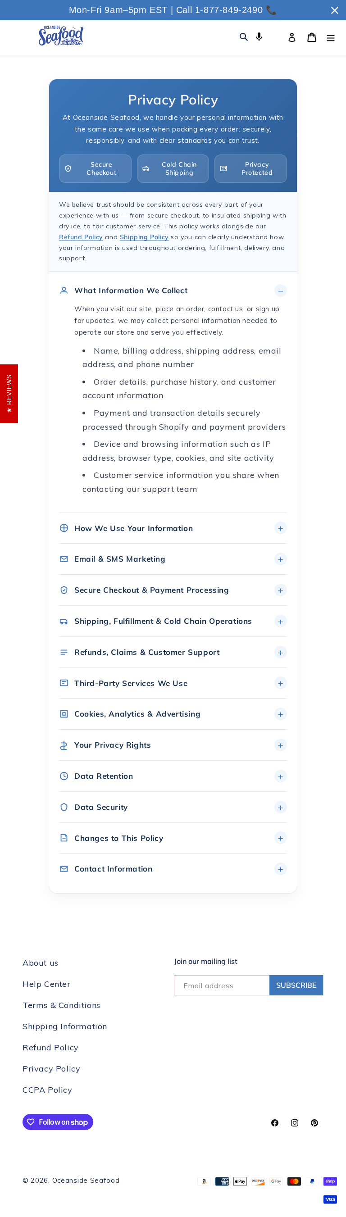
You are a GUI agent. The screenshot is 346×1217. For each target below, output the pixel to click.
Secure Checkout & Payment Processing (151, 590)
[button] (259, 36)
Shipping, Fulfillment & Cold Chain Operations (163, 621)
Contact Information (113, 868)
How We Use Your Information (133, 528)
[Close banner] (334, 10)
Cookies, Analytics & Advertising (137, 713)
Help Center (47, 984)
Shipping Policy (144, 237)
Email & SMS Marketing (120, 558)
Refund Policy (81, 237)
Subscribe (296, 985)
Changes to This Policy (118, 838)
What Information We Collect (130, 290)
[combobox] (275, 36)
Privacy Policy (51, 1068)
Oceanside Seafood (86, 1180)
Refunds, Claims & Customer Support (146, 652)
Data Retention (103, 776)
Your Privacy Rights (112, 744)
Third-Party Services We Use (130, 683)
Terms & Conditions (61, 1005)
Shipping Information (65, 1026)
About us (41, 963)
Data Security (101, 807)
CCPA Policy (48, 1090)
